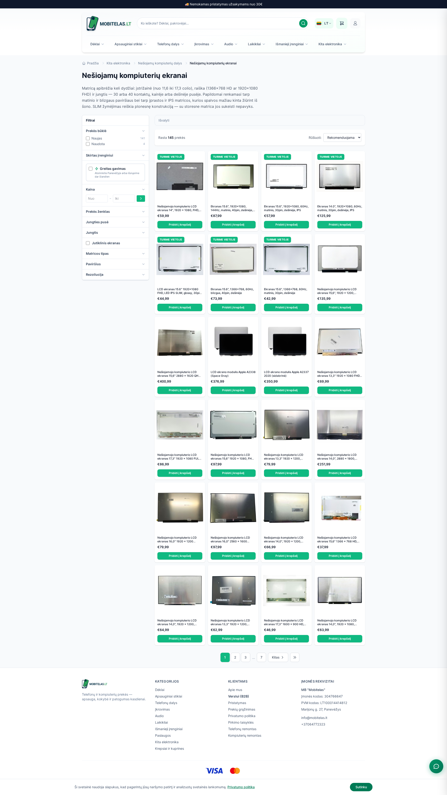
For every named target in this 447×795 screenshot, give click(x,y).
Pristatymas (237, 703)
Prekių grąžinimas (241, 709)
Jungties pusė (97, 222)
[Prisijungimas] (355, 23)
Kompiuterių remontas (244, 735)
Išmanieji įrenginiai (290, 44)
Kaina (90, 189)
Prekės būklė (96, 131)
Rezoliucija (94, 274)
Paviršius (93, 264)
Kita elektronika (330, 44)
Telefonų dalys (168, 44)
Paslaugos (163, 735)
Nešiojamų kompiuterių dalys (160, 63)
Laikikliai (254, 44)
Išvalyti (164, 120)
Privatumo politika (241, 716)
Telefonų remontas (242, 729)
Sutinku (361, 787)
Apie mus (235, 690)
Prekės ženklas (98, 211)
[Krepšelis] (341, 23)
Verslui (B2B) (238, 696)
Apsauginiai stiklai (128, 44)
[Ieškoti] (303, 23)
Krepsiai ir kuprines (169, 748)
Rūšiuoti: (315, 137)
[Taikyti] (141, 198)
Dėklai (95, 44)
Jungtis (92, 232)
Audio (228, 44)
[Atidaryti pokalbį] (436, 766)
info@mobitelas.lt (314, 718)
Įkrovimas (201, 44)
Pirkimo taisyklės (241, 722)
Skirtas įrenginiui (99, 155)
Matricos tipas (97, 253)
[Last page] (294, 657)
